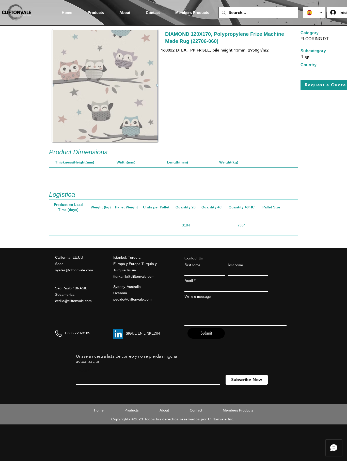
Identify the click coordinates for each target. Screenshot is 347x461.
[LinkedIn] (118, 334)
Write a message (197, 296)
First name (192, 265)
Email (188, 281)
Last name (235, 265)
